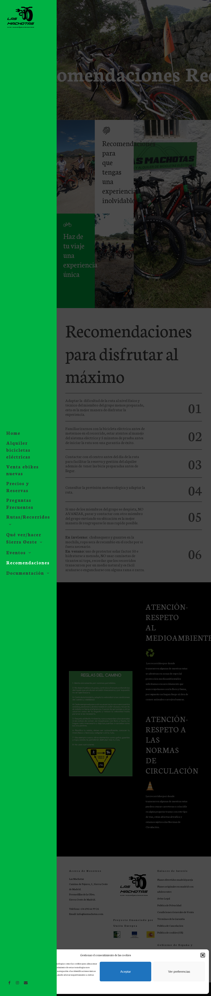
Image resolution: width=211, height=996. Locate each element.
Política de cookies (15, 988)
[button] (203, 955)
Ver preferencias (179, 971)
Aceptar (125, 971)
